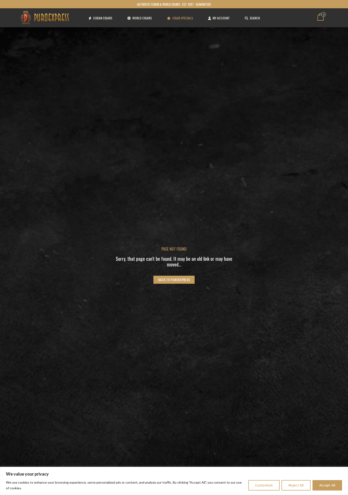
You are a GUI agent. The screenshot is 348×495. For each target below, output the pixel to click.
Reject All (296, 485)
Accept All (327, 485)
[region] (174, 481)
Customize (264, 485)
